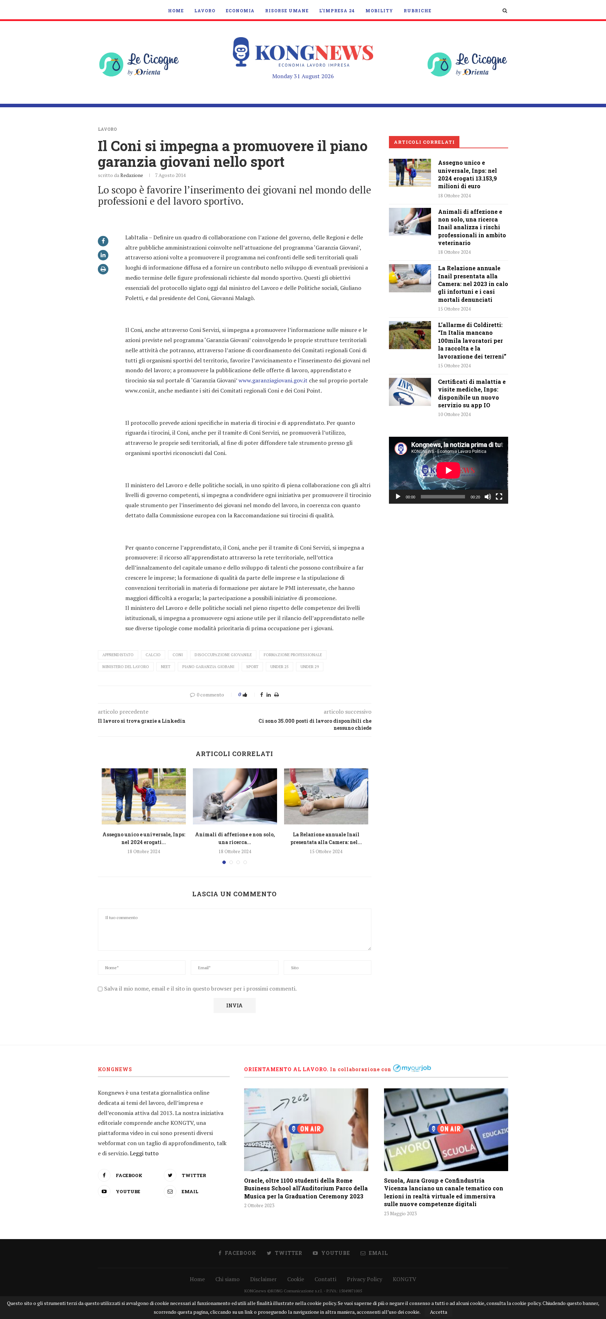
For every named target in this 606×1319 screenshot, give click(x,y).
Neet (165, 666)
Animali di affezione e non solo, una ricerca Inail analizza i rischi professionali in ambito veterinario (472, 227)
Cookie (295, 1279)
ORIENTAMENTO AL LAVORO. (286, 1069)
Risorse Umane (287, 10)
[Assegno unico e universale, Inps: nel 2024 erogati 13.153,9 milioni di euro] (144, 796)
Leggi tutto (144, 1153)
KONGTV (404, 1279)
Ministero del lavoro (125, 666)
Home (176, 10)
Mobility (379, 10)
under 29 (310, 666)
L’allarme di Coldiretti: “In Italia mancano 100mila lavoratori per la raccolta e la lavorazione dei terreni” (472, 340)
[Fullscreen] (499, 496)
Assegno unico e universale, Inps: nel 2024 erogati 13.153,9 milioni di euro (467, 174)
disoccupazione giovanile (223, 654)
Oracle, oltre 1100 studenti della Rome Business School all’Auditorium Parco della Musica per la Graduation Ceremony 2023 (306, 1188)
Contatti (325, 1279)
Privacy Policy (364, 1279)
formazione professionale (293, 654)
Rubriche (417, 10)
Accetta (438, 1311)
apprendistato (118, 654)
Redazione (131, 175)
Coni (178, 654)
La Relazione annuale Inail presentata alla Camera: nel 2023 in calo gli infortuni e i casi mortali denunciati (473, 283)
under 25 (279, 666)
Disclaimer (263, 1279)
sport (252, 666)
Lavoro (204, 10)
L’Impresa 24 (337, 10)
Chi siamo (227, 1279)
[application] (448, 470)
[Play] (398, 496)
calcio (153, 654)
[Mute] (487, 496)
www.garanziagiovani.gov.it (273, 380)
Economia (240, 10)
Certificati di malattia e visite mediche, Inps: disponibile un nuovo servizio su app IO (472, 393)
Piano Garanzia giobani (208, 666)
